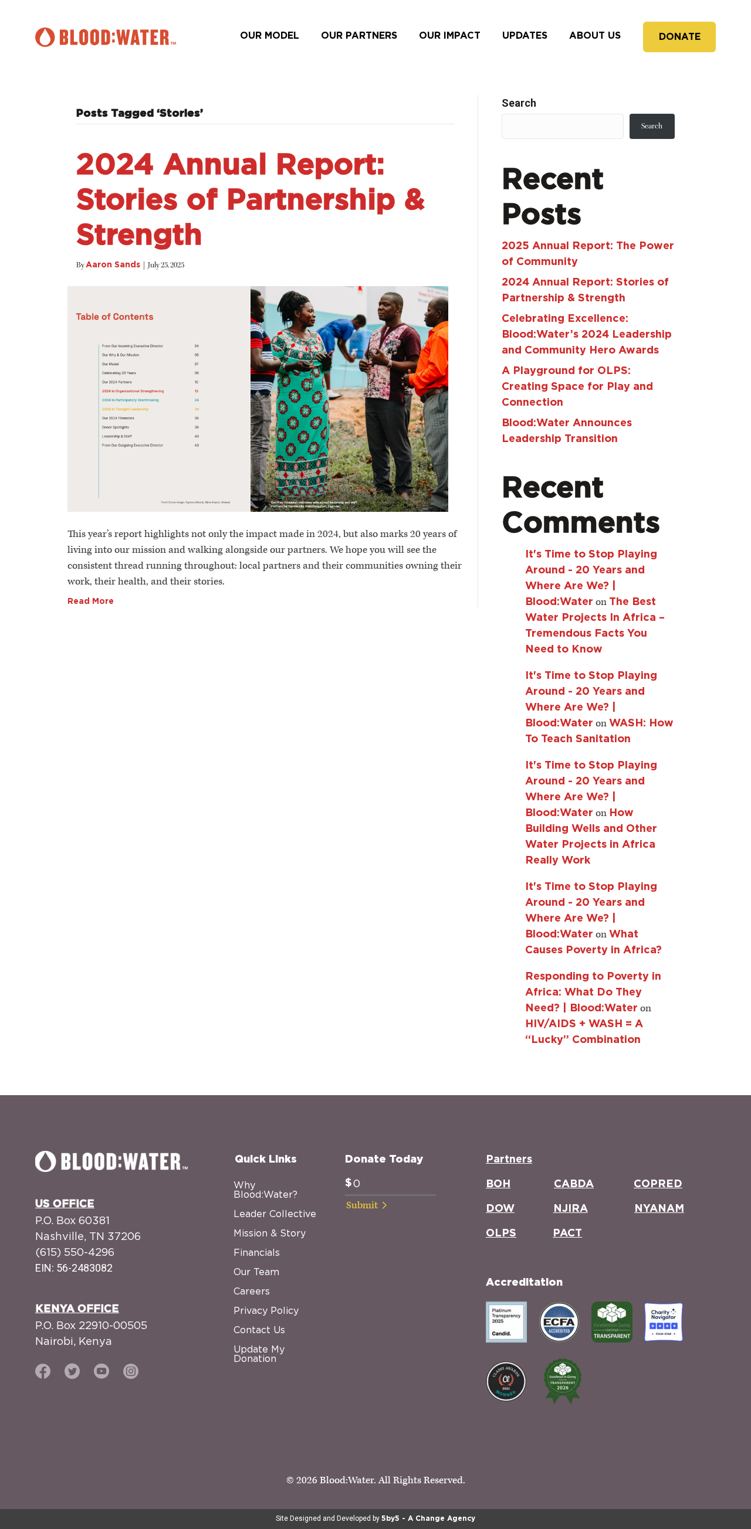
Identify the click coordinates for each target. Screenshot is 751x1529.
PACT (567, 1233)
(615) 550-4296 (74, 1252)
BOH (498, 1184)
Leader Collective (275, 1213)
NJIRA (570, 1209)
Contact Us (259, 1329)
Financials (257, 1252)
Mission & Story (270, 1233)
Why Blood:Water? (265, 1190)
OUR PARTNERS (359, 35)
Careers (252, 1291)
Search (519, 103)
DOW (500, 1209)
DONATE (680, 37)
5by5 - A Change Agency (428, 1518)
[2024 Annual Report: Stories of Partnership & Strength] (257, 397)
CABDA (574, 1184)
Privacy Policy (266, 1310)
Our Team (256, 1271)
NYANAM (659, 1209)
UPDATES (524, 35)
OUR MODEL (269, 35)
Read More (90, 601)
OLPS (501, 1233)
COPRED (658, 1184)
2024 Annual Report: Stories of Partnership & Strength (250, 200)
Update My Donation (259, 1354)
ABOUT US (595, 35)
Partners (509, 1159)
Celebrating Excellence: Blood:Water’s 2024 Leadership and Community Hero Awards (587, 335)
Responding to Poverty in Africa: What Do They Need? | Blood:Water (593, 992)
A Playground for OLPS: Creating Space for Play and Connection (577, 387)
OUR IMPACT (450, 35)
